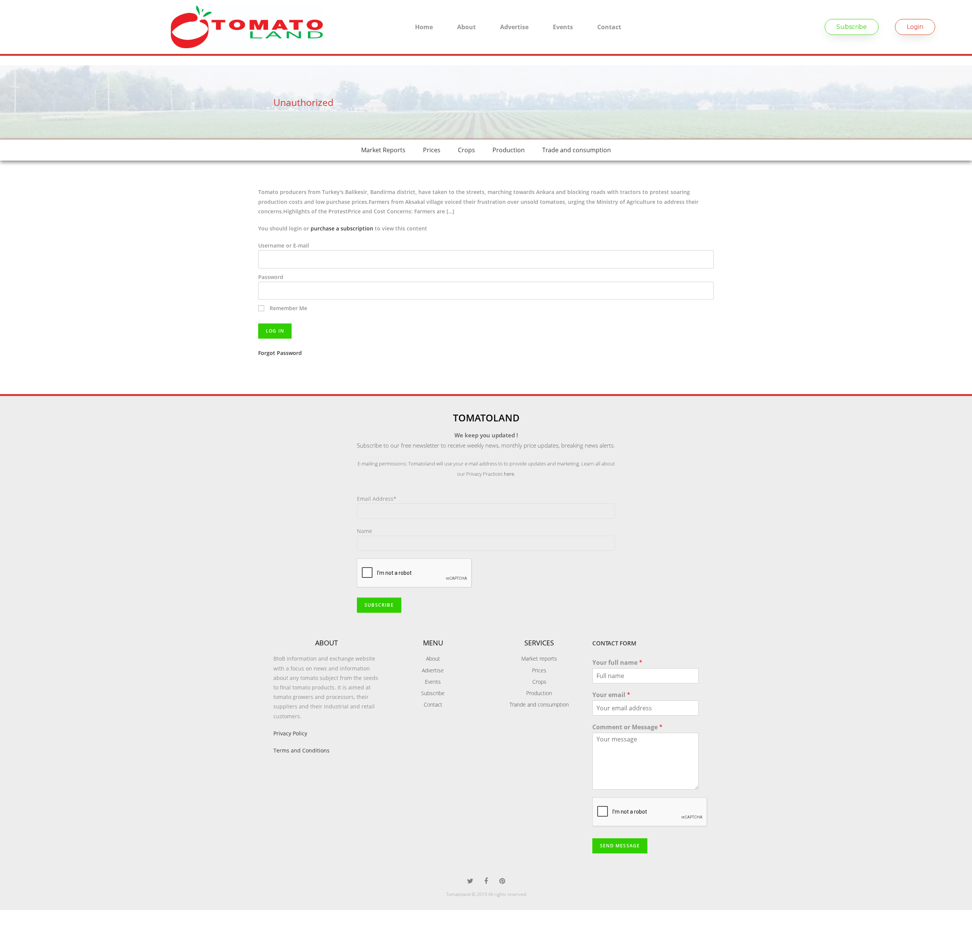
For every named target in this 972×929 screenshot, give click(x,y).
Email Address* (376, 498)
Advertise (514, 27)
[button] (852, 27)
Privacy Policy (290, 733)
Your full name (617, 663)
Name (364, 531)
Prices (431, 150)
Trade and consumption (576, 150)
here (509, 473)
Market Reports (383, 150)
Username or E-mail (283, 245)
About (466, 27)
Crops (466, 150)
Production (508, 150)
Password (270, 277)
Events (563, 27)
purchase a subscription (342, 228)
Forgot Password (280, 352)
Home (424, 27)
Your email (611, 695)
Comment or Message (627, 727)
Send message (620, 845)
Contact (609, 27)
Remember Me (287, 308)
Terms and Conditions (301, 750)
